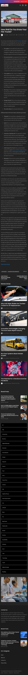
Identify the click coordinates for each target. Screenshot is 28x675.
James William (6, 308)
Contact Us (3, 660)
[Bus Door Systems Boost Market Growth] (14, 343)
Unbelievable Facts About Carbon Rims (22, 278)
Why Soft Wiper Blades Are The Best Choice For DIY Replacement (13, 304)
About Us (3, 657)
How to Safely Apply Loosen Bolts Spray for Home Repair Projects (10, 406)
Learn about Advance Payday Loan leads (5, 278)
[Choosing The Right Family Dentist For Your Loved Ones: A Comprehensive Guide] (14, 589)
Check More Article (5, 264)
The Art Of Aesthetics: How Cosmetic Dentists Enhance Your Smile (9, 415)
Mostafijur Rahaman (7, 383)
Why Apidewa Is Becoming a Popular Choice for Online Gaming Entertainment (10, 633)
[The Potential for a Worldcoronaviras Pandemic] (14, 368)
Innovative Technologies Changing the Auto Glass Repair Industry (13, 330)
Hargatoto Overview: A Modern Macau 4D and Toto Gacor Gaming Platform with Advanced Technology (10, 642)
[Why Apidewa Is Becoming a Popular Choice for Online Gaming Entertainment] (24, 634)
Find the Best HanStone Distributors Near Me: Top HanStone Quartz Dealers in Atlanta (8, 398)
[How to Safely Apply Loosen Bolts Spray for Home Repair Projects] (24, 408)
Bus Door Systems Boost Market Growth (12, 355)
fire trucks (19, 41)
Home (2, 654)
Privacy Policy (4, 662)
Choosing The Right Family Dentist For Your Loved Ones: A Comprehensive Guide (13, 595)
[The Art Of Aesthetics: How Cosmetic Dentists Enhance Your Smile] (24, 416)
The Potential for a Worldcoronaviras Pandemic (13, 380)
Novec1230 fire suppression (19, 149)
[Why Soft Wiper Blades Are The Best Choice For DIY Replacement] (14, 293)
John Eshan (6, 34)
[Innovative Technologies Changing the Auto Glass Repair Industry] (14, 318)
